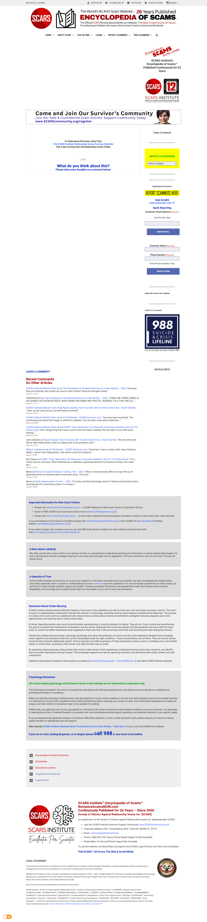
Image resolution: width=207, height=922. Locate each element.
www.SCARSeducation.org (101, 511)
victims (96, 583)
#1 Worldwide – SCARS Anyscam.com (82, 417)
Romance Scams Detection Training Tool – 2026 (59, 471)
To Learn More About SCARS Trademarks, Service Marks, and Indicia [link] (74, 904)
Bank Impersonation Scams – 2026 (53, 481)
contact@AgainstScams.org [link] (104, 833)
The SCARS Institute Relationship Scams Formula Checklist (83, 144)
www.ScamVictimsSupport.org (61, 507)
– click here (83, 726)
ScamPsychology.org (101, 661)
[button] (157, 35)
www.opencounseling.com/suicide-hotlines (55, 532)
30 (83, 159)
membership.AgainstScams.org (52, 523)
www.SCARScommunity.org (152, 824)
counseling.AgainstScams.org (101, 521)
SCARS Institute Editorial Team (41, 388)
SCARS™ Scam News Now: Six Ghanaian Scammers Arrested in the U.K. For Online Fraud (84, 459)
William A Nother (34, 449)
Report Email (163, 231)
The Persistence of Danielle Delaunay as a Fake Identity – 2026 (94, 388)
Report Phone (163, 271)
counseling (146, 521)
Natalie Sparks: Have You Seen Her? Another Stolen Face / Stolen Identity (99, 407)
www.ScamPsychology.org (59, 516)
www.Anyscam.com (160, 202)
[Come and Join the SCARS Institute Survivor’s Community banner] (103, 111)
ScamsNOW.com (125, 661)
